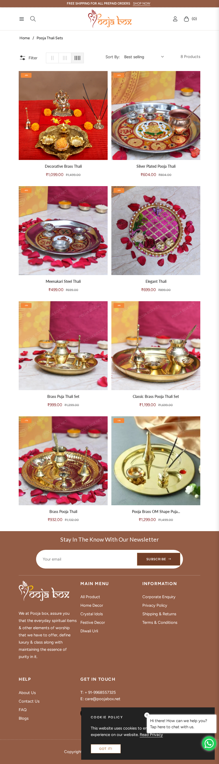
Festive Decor (92, 622)
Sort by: (112, 56)
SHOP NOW (141, 3)
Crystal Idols (91, 614)
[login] (175, 19)
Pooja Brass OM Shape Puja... (156, 512)
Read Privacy (151, 734)
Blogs (24, 718)
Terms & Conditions (159, 622)
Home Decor (91, 605)
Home (24, 38)
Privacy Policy (154, 605)
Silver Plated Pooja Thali (155, 166)
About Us (27, 692)
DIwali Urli (89, 631)
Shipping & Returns (159, 614)
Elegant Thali (156, 281)
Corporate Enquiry (158, 596)
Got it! (105, 749)
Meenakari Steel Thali (63, 281)
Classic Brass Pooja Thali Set (156, 396)
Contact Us (29, 701)
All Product (90, 596)
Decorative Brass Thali (63, 166)
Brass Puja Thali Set (63, 396)
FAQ (23, 709)
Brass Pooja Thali (63, 512)
